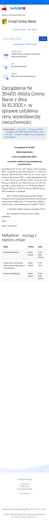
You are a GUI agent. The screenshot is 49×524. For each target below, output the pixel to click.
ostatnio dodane (19, 29)
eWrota (14, 73)
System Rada (16, 51)
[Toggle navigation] (45, 2)
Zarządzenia (21, 129)
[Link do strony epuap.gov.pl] (17, 8)
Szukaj (43, 39)
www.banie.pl (24, 493)
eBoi (13, 64)
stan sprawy (32, 29)
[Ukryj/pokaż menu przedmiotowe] (3, 2)
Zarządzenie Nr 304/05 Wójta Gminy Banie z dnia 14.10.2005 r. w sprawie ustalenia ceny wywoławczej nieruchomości (25, 134)
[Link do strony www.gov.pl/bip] (5, 8)
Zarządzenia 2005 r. (36, 129)
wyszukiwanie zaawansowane (25, 44)
